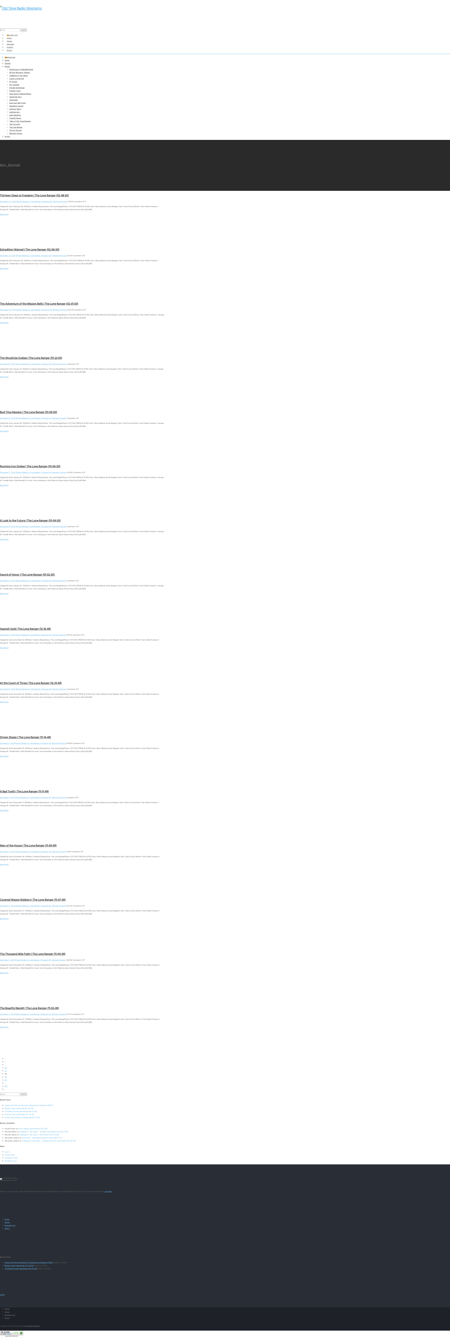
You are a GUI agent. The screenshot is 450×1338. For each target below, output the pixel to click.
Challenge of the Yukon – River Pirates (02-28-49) (39, 1134)
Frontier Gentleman (17, 87)
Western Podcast (60, 201)
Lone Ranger (36, 201)
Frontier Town (15, 90)
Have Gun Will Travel (17, 103)
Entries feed (9, 1154)
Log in (7, 1151)
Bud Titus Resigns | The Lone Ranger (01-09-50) (28, 412)
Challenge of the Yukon (18, 75)
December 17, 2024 (7, 472)
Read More (4, 214)
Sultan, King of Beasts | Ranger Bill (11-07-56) (22, 1117)
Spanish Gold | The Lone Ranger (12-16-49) (25, 629)
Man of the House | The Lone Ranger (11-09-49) (28, 845)
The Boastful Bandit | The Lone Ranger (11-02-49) (29, 1008)
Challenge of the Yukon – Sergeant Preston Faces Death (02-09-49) (49, 1140)
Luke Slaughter (15, 115)
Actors (9, 50)
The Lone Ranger (15, 127)
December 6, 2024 (7, 797)
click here (108, 1191)
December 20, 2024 (8, 309)
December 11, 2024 (7, 635)
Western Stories (15, 133)
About (7, 1228)
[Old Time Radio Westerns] (21, 8)
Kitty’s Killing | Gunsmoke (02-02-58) (32, 1128)
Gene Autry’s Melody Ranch (20, 93)
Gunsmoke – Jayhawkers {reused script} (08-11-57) (42, 1137)
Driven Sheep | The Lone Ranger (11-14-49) (25, 737)
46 (6, 1067)
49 (6, 1077)
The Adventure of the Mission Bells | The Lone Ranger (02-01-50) (39, 303)
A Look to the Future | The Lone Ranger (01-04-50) (30, 520)
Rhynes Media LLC (24, 201)
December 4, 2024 (7, 905)
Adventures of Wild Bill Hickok (21, 69)
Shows (7, 66)
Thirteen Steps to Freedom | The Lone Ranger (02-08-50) (34, 195)
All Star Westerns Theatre (19, 72)
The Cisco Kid (14, 124)
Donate (8, 63)
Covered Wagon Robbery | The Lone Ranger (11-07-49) (33, 899)
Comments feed (11, 1157)
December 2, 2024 (7, 1014)
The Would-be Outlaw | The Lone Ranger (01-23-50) (31, 358)
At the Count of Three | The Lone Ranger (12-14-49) (31, 683)
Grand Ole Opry (15, 96)
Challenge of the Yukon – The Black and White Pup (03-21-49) (43, 1131)
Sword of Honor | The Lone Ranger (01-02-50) (27, 574)
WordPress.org (10, 1161)
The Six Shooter (15, 130)
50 (6, 1080)
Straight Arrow (15, 118)
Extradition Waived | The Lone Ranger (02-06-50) (29, 249)
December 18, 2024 (7, 418)
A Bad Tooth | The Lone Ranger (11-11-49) (24, 791)
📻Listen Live (10, 57)
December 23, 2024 (8, 255)
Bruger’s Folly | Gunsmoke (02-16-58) (19, 1108)
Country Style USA (16, 78)
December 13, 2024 (7, 580)
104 (6, 1086)
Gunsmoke (13, 100)
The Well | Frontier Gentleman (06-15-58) (21, 1111)
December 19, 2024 (7, 364)
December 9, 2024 (7, 743)
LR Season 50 (47, 201)
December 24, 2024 (8, 201)
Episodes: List (10, 1225)
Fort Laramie (14, 84)
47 (6, 1070)
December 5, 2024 (7, 851)
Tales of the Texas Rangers (20, 121)
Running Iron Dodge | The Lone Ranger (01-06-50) (30, 466)
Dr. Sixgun (13, 81)
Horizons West (15, 109)
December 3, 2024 (7, 960)
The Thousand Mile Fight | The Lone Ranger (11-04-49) (32, 954)
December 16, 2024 (7, 526)
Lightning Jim (14, 112)
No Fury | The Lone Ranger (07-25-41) (19, 1114)
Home (7, 60)
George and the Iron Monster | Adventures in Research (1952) (29, 1105)
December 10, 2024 (7, 689)
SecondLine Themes (32, 1326)
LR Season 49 (46, 635)
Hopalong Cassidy (16, 106)
